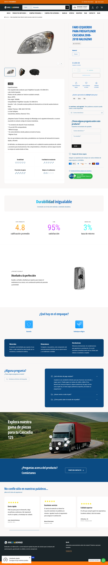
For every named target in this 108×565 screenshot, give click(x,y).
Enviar (75, 146)
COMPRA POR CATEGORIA (52, 13)
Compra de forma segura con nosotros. (81, 171)
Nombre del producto (88, 2)
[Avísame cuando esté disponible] (102, 113)
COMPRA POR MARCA (35, 13)
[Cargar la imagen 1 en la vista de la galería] (10, 72)
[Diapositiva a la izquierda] (58, 63)
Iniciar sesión (100, 2)
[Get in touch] (97, 7)
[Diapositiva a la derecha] (61, 63)
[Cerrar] (29, 557)
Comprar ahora (86, 75)
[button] (101, 7)
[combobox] (51, 7)
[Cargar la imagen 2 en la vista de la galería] (22, 72)
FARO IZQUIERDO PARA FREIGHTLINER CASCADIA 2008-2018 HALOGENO (26, 17)
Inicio (7, 17)
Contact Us (69, 551)
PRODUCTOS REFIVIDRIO (19, 13)
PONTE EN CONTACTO (74, 470)
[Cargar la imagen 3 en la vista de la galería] (34, 72)
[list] (54, 228)
